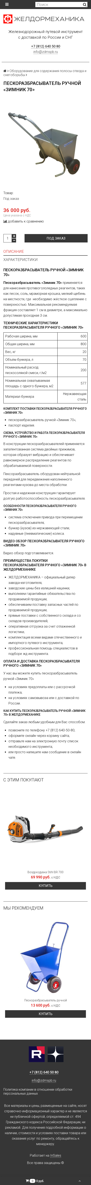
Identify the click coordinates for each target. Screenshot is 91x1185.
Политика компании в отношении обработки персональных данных (37, 1091)
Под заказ (56, 238)
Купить (45, 886)
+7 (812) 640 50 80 (45, 46)
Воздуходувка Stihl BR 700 (45, 872)
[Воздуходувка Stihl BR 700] (45, 828)
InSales (55, 1155)
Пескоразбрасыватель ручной (45, 1000)
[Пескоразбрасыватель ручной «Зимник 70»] (45, 145)
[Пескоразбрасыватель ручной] (45, 956)
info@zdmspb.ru (45, 52)
